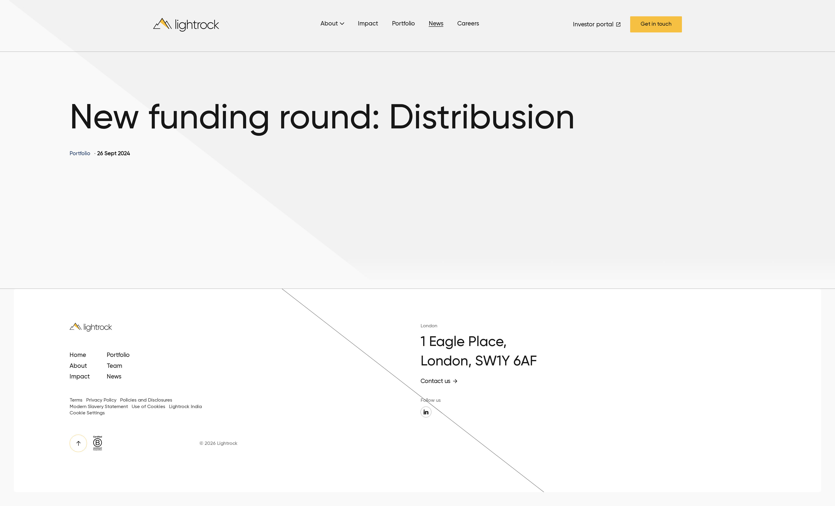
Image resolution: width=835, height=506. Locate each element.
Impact (368, 23)
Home (78, 354)
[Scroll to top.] (78, 443)
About (329, 23)
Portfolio (403, 23)
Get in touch (656, 24)
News (436, 23)
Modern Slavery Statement (99, 406)
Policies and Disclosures (146, 400)
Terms (76, 400)
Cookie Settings (87, 412)
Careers (468, 23)
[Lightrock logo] (187, 25)
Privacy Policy (101, 400)
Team (114, 365)
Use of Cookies (148, 406)
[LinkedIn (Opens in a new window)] (426, 412)
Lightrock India (185, 406)
